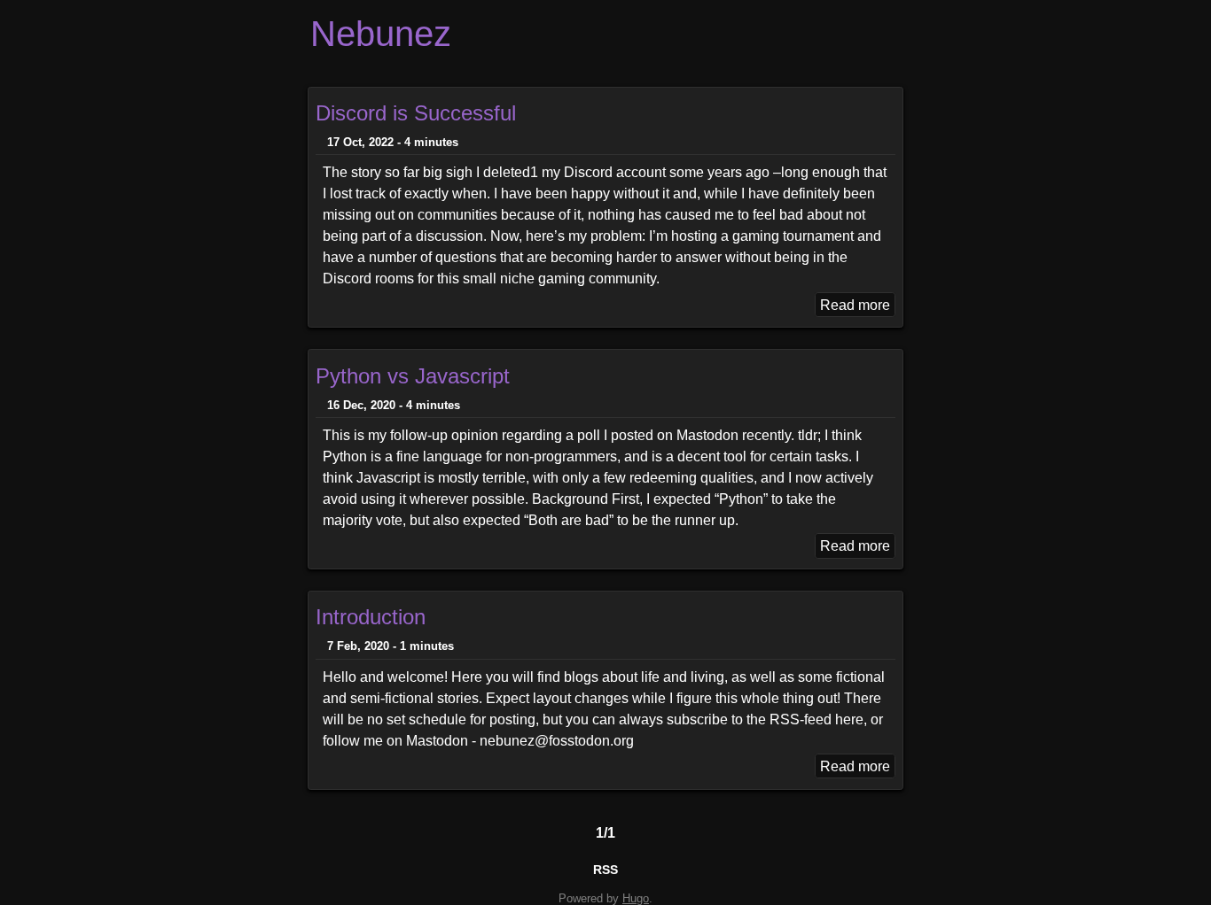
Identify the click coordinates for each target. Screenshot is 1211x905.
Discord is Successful (416, 113)
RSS (605, 869)
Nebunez (380, 33)
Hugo (635, 898)
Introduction (371, 617)
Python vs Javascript (413, 376)
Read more (855, 304)
